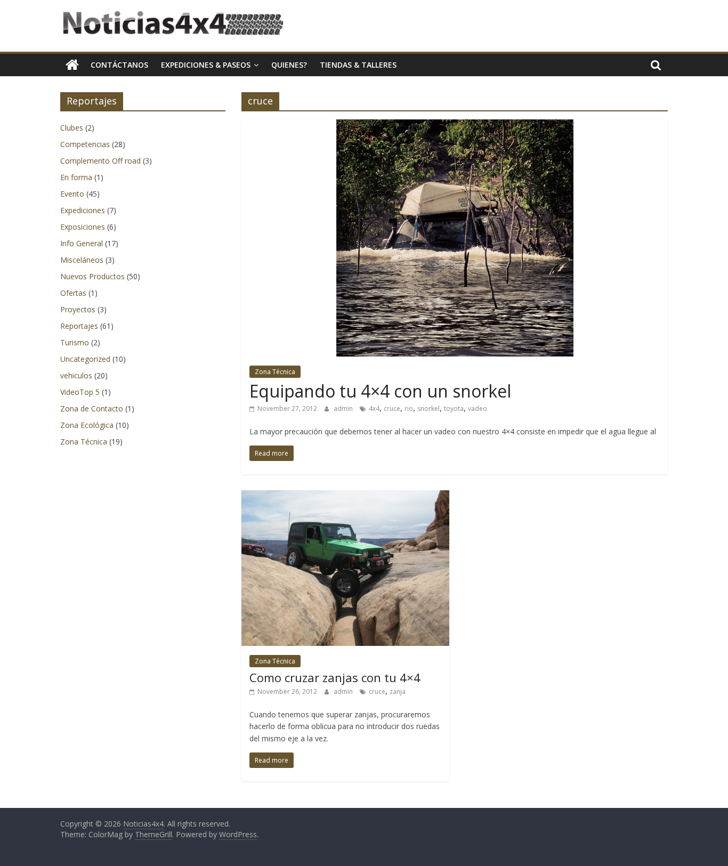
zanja (398, 691)
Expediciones (82, 210)
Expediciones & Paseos (205, 65)
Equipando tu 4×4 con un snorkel (380, 390)
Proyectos (77, 309)
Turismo (74, 342)
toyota (454, 408)
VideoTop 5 (80, 392)
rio (409, 408)
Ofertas (73, 293)
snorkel (428, 408)
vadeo (477, 408)
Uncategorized (85, 359)
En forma (76, 177)
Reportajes (79, 326)
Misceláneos (81, 260)
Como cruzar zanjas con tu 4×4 (334, 677)
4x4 (374, 408)
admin (344, 408)
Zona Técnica (275, 371)
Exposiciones (82, 227)
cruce (392, 408)
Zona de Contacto (91, 408)
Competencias (85, 144)
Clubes (71, 128)
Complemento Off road (100, 161)
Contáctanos (119, 65)
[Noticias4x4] (72, 65)
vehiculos (76, 375)
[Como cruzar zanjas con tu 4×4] (345, 497)
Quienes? (289, 65)
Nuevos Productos (92, 276)
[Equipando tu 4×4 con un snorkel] (454, 126)
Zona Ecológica (87, 425)
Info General (81, 243)
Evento (72, 194)
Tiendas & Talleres (358, 65)
